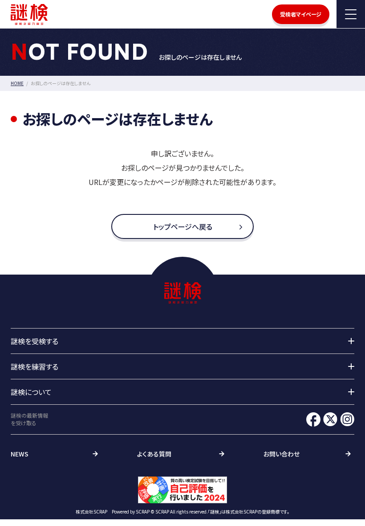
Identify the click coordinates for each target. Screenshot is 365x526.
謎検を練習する (34, 366)
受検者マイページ (300, 14)
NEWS (19, 453)
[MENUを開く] (351, 14)
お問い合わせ (282, 453)
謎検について (31, 391)
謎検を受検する (34, 341)
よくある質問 (154, 453)
